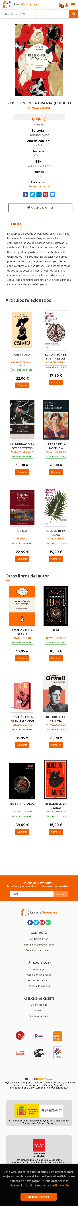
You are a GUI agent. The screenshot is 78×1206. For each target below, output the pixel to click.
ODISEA (22, 531)
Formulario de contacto (39, 950)
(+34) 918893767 (39, 939)
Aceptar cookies (38, 1197)
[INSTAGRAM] (42, 922)
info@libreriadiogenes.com (39, 945)
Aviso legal (39, 969)
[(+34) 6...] (48, 922)
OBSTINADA (22, 355)
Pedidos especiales (39, 1016)
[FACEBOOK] (30, 922)
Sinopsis (16, 224)
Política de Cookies (39, 986)
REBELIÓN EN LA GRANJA (22, 632)
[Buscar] (73, 14)
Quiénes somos (39, 1005)
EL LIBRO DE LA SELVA (56, 532)
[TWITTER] (36, 922)
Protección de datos (39, 980)
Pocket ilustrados (39, 186)
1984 (56, 630)
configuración (59, 1185)
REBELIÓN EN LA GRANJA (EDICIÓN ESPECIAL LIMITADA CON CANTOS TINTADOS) (22, 718)
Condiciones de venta (39, 975)
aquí (29, 1185)
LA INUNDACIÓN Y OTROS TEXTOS (22, 445)
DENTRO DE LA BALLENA (55, 718)
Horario (39, 1010)
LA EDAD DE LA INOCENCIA (56, 445)
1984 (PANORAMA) (22, 804)
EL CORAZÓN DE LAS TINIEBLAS (56, 356)
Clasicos (39, 155)
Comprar (22, 385)
